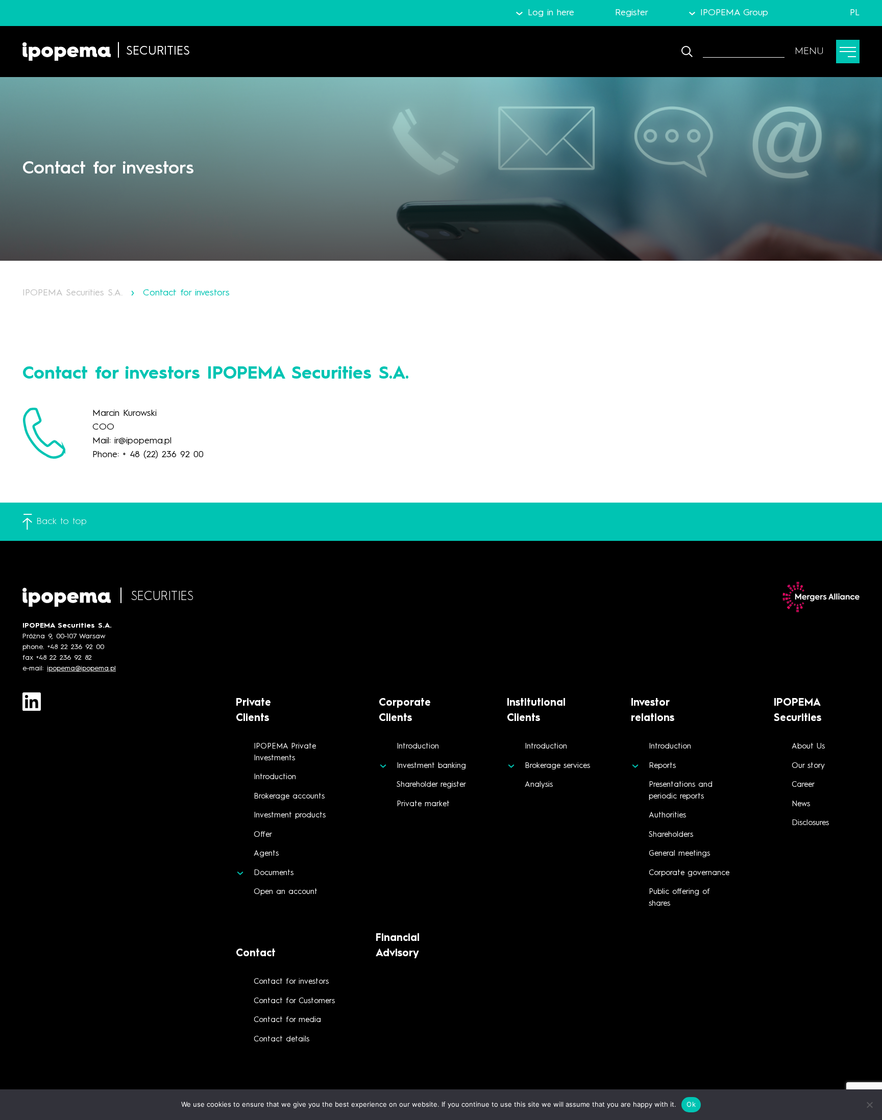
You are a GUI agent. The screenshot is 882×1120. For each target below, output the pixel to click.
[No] (869, 1105)
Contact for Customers (294, 1001)
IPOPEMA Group (734, 12)
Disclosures (810, 823)
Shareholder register (431, 785)
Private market (423, 804)
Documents (273, 873)
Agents (266, 854)
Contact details (281, 1039)
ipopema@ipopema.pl (81, 668)
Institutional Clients (536, 711)
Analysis (539, 785)
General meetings (679, 854)
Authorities (667, 815)
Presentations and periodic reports (681, 791)
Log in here (551, 12)
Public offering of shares (679, 898)
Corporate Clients (405, 711)
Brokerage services (557, 766)
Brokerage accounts (289, 797)
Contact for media (287, 1020)
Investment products (290, 815)
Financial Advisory (398, 946)
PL (855, 12)
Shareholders (671, 835)
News (801, 804)
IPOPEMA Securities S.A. (72, 292)
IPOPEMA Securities (797, 711)
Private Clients (253, 711)
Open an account (285, 892)
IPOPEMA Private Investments (285, 752)
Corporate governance (689, 873)
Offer (263, 835)
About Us (808, 747)
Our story (808, 766)
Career (803, 785)
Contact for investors (291, 982)
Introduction (275, 777)
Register (631, 12)
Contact (256, 954)
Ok (691, 1104)
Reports (662, 766)
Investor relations (652, 711)
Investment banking (431, 766)
